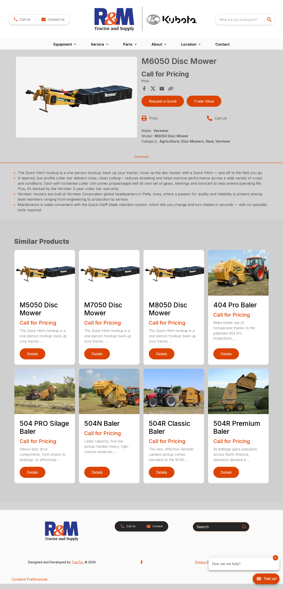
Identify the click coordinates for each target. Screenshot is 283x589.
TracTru (77, 562)
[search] (269, 19)
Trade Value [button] (204, 101)
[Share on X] (153, 88)
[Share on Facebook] (144, 88)
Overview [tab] (141, 157)
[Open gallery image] (76, 97)
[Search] (244, 526)
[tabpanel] (76, 98)
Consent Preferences (30, 579)
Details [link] (32, 354)
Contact (222, 44)
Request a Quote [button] (163, 101)
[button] (22, 19)
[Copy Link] (170, 88)
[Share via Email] (161, 88)
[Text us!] (266, 579)
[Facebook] (141, 562)
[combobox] (245, 19)
